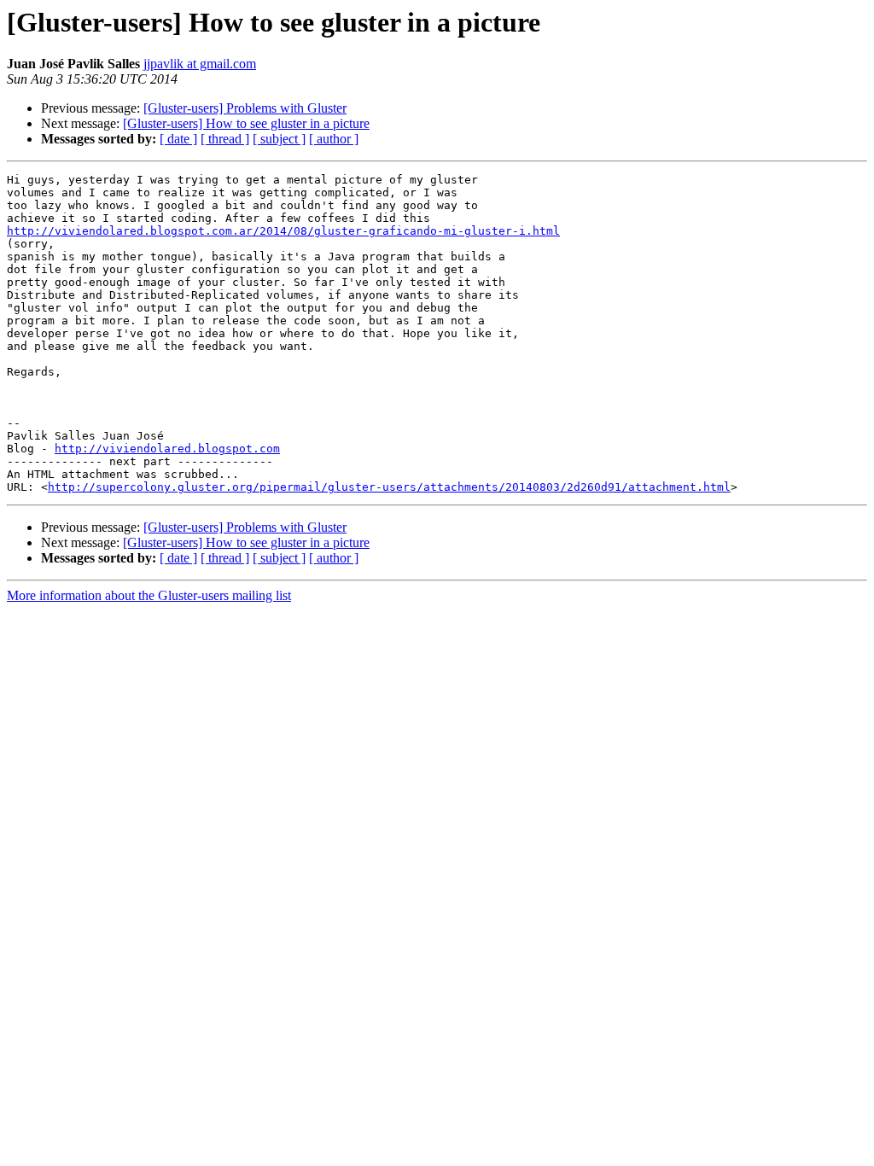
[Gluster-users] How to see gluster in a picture (246, 123)
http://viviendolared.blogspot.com (167, 448)
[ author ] (333, 138)
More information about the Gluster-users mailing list (149, 595)
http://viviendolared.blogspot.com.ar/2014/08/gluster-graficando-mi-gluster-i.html (283, 230)
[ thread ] (225, 138)
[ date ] (178, 138)
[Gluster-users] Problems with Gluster (245, 108)
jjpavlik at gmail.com (199, 63)
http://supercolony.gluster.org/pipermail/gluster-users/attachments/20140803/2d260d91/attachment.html (389, 487)
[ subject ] (279, 138)
